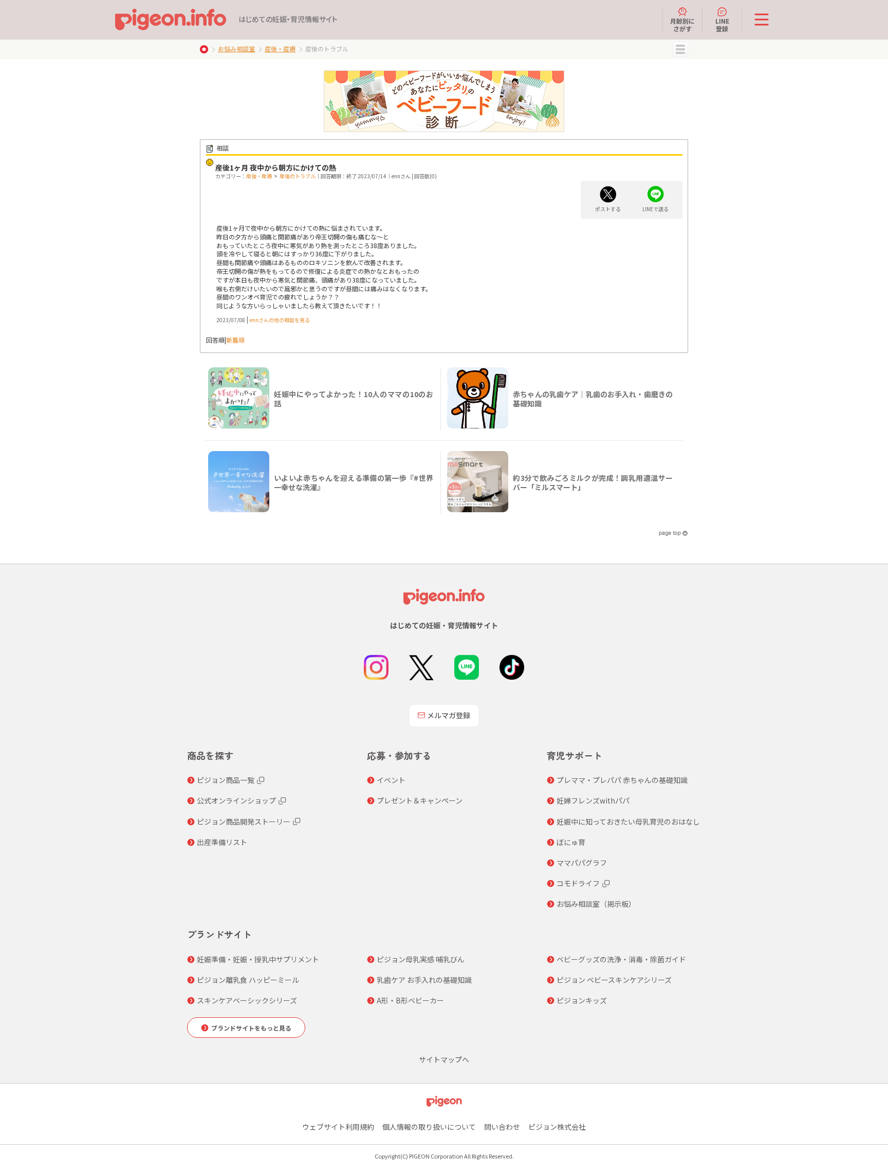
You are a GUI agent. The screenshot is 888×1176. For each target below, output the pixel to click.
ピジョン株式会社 (557, 1127)
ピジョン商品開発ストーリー (243, 821)
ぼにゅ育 (571, 842)
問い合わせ (502, 1127)
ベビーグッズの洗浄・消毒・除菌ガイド (621, 959)
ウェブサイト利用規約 (338, 1127)
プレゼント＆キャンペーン (419, 800)
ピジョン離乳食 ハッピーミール (248, 980)
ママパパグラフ (582, 862)
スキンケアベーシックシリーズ (247, 1000)
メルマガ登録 (448, 715)
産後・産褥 (280, 48)
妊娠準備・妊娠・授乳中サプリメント (258, 959)
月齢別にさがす (682, 24)
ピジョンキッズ (582, 1000)
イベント (391, 780)
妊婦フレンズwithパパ (593, 800)
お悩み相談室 (236, 48)
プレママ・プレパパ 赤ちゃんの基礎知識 (622, 780)
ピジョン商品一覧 (225, 780)
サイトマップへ (444, 1059)
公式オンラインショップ (236, 800)
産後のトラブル (298, 176)
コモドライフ (578, 883)
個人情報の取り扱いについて (429, 1127)
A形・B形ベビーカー (410, 1000)
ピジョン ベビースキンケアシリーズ (614, 980)
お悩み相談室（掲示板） (596, 904)
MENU (680, 49)
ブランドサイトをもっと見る (251, 1027)
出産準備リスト (222, 842)
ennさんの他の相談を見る (280, 320)
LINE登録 (722, 24)
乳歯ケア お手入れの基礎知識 (424, 980)
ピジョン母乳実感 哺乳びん (421, 959)
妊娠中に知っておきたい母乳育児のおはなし (628, 821)
